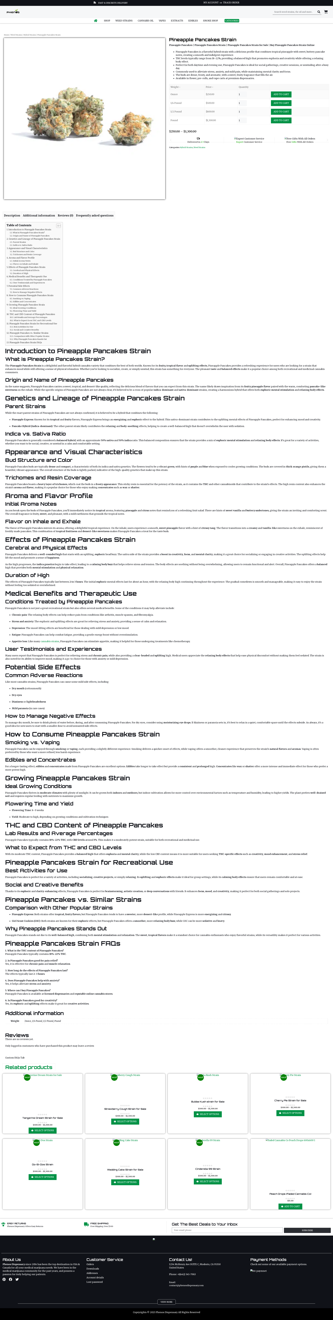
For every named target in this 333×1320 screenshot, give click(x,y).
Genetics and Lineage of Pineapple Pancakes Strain (34, 239)
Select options (44, 1130)
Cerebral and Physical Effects (26, 270)
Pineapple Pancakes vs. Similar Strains (29, 333)
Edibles (193, 20)
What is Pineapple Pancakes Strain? (29, 232)
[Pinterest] (4, 1279)
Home (6, 35)
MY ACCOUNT (211, 2)
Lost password (95, 1282)
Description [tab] (12, 215)
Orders (90, 1264)
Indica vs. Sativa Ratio (22, 245)
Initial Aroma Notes (21, 261)
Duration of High (20, 273)
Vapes (162, 20)
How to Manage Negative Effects (27, 292)
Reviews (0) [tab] (65, 215)
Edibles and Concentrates (24, 301)
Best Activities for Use (23, 327)
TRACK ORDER (231, 2)
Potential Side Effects (19, 286)
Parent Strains (19, 242)
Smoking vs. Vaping (21, 298)
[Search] (318, 12)
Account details (95, 1277)
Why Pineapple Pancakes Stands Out (30, 339)
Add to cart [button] (292, 1206)
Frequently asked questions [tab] (95, 215)
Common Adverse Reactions (25, 289)
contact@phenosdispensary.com (186, 1285)
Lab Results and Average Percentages (30, 317)
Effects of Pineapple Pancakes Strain (27, 267)
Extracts (177, 20)
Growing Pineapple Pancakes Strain (27, 305)
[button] (170, 140)
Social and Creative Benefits (26, 330)
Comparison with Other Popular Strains (31, 336)
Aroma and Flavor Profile (22, 258)
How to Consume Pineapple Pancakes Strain (31, 295)
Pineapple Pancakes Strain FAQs (25, 342)
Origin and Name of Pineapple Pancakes (31, 236)
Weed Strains (124, 20)
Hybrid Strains (29, 35)
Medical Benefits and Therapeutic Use (28, 276)
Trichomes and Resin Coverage (27, 254)
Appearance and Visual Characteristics (28, 248)
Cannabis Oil (146, 20)
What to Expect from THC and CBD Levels (32, 320)
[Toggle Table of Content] (57, 226)
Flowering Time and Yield (24, 311)
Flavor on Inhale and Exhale (25, 264)
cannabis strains (50, 641)
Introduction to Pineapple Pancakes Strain (29, 229)
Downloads (93, 1268)
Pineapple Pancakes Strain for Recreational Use (33, 323)
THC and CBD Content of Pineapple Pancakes (32, 314)
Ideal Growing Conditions (24, 308)
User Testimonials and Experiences (29, 283)
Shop (107, 20)
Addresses (92, 1273)
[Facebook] (10, 1279)
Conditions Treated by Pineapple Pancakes (32, 280)
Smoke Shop (210, 20)
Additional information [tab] (39, 215)
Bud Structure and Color (23, 251)
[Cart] (326, 12)
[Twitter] (17, 1279)
